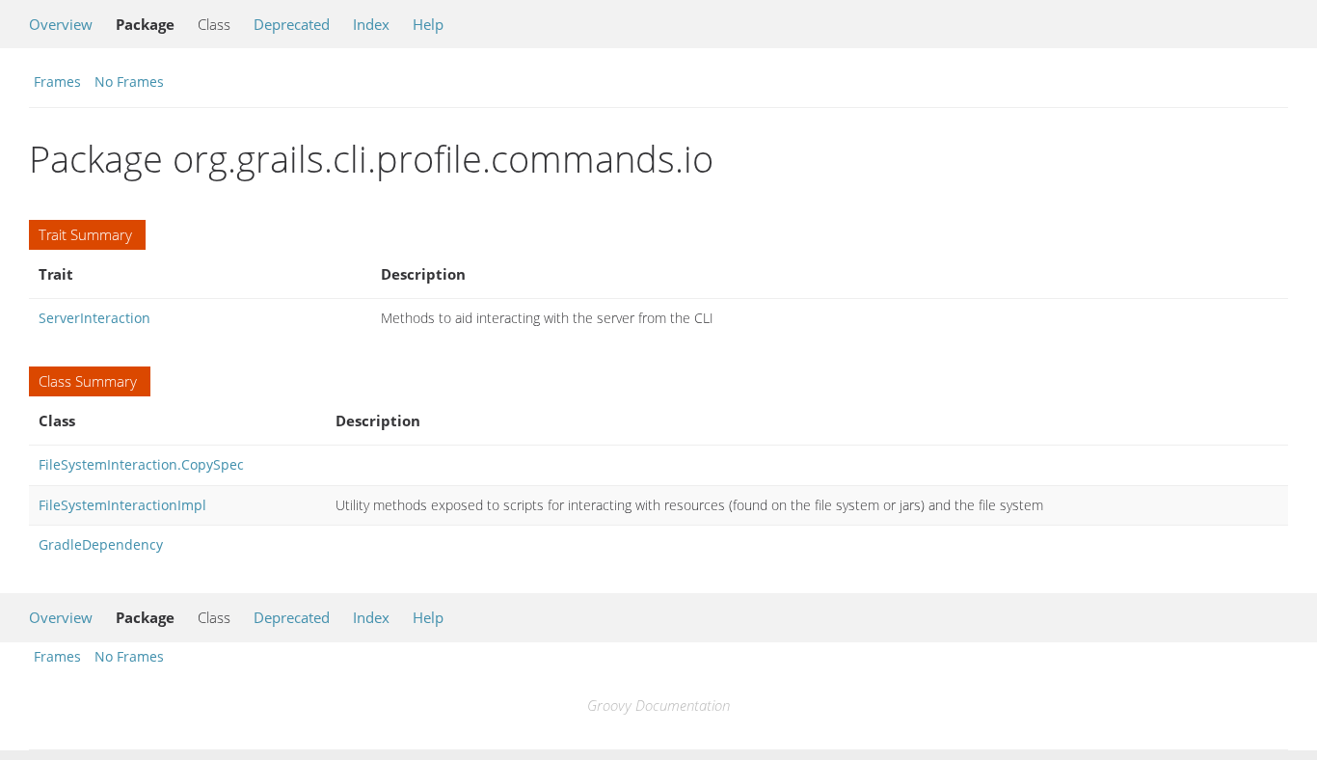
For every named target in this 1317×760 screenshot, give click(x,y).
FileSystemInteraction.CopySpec (141, 464)
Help (428, 24)
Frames (57, 81)
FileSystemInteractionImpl (122, 505)
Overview (61, 24)
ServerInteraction (94, 318)
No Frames (129, 81)
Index (371, 24)
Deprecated (292, 24)
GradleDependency (101, 544)
